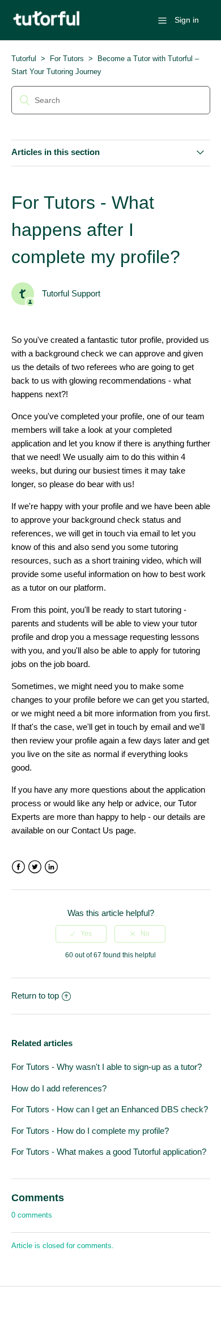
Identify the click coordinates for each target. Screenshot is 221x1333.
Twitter (35, 867)
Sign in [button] (187, 19)
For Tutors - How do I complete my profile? (90, 1131)
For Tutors (67, 58)
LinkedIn (51, 867)
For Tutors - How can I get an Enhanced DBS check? (109, 1109)
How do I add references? (59, 1088)
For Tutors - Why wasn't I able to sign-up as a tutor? (106, 1067)
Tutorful (23, 58)
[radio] (81, 933)
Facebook (18, 867)
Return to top (35, 995)
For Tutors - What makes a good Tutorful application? (108, 1151)
